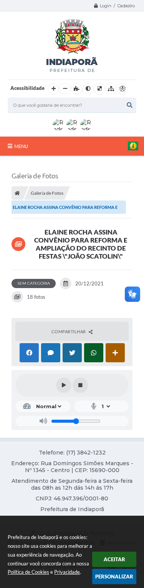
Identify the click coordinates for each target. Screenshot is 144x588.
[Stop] (80, 385)
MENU (21, 146)
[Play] (63, 385)
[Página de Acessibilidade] (122, 89)
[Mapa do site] (111, 89)
